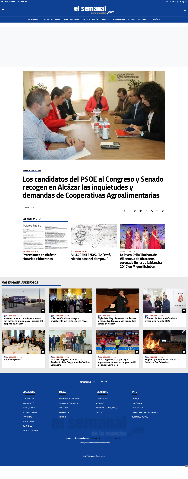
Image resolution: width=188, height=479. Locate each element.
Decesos (100, 403)
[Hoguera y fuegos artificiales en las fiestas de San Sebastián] (164, 342)
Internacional (30, 412)
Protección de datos (114, 438)
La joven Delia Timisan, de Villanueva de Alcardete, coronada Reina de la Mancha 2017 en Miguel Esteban (141, 260)
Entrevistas (102, 399)
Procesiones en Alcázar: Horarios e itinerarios (39, 256)
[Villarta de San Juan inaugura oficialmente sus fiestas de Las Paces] (70, 300)
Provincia (64, 412)
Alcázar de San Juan (69, 399)
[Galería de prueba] (23, 342)
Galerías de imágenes (106, 408)
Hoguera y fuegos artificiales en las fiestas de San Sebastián (162, 361)
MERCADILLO (28, 403)
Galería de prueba (12, 359)
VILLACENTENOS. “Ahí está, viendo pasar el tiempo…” (91, 256)
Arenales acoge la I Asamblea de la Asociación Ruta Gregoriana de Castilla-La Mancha (70, 362)
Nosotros (137, 403)
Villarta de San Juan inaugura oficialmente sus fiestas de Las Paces (69, 319)
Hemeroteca (23, 2)
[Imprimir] (129, 211)
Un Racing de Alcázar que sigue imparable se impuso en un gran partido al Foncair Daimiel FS (117, 362)
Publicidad (137, 408)
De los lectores (8, 2)
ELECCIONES (28, 421)
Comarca (63, 408)
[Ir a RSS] (186, 2)
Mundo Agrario (30, 430)
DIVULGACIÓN (29, 408)
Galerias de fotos (32, 170)
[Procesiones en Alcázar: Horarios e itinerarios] (45, 236)
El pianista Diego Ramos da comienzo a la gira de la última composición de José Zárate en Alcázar (117, 320)
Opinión (136, 399)
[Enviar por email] (123, 211)
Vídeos (99, 412)
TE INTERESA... (29, 399)
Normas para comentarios (145, 412)
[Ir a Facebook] (177, 2)
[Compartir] (135, 211)
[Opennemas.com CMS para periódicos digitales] (94, 456)
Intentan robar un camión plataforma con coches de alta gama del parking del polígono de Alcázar (23, 320)
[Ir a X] (180, 2)
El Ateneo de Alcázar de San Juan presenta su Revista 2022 (161, 319)
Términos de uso (140, 417)
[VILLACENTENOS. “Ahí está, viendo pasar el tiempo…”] (94, 236)
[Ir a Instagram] (183, 2)
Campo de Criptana (68, 403)
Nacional (27, 417)
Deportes (27, 426)
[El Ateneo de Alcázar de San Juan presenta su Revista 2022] (164, 300)
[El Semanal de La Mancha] (94, 10)
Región (62, 417)
